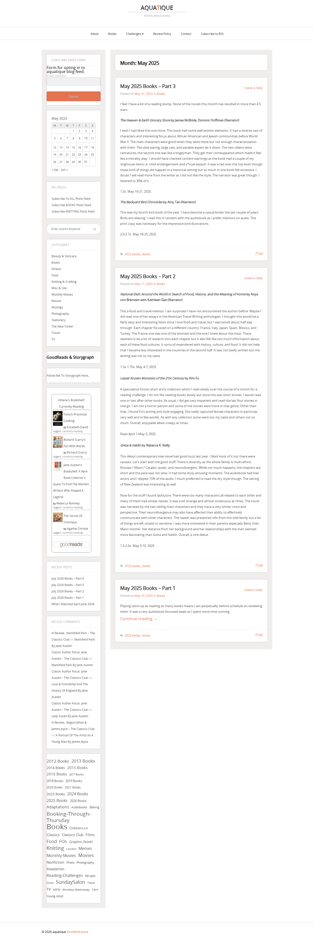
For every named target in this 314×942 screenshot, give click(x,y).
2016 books (57, 774)
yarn (95, 889)
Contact (186, 34)
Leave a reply (253, 88)
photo (70, 862)
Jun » (64, 169)
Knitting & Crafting (64, 282)
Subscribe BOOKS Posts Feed (71, 205)
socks (50, 883)
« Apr (55, 169)
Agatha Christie (77, 528)
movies (86, 855)
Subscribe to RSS (212, 34)
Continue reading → (138, 618)
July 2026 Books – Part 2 (68, 591)
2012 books (58, 761)
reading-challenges (65, 875)
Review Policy (162, 34)
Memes (85, 848)
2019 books (73, 781)
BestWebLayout (77, 932)
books (57, 826)
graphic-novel (81, 841)
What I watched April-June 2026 (73, 604)
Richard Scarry (77, 452)
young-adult (55, 896)
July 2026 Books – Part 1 (68, 597)
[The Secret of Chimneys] (58, 521)
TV (53, 339)
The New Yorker (62, 326)
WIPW (56, 889)
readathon (56, 869)
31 (86, 162)
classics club (72, 834)
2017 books (76, 774)
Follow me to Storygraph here (67, 375)
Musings (57, 307)
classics (53, 834)
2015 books (77, 767)
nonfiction (55, 862)
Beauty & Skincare (64, 256)
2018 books (55, 781)
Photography (60, 313)
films (90, 834)
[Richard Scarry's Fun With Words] (58, 447)
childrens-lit (78, 828)
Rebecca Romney (68, 503)
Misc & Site (59, 288)
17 (86, 147)
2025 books (57, 800)
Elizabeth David (77, 427)
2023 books (56, 794)
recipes (90, 876)
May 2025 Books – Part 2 (147, 276)
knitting (55, 848)
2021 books (73, 787)
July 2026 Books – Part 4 (68, 578)
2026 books (78, 801)
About (95, 34)
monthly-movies (61, 855)
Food (55, 275)
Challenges (133, 34)
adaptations (58, 807)
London (71, 849)
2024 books (77, 794)
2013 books (83, 761)
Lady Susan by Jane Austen (70, 716)
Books (112, 34)
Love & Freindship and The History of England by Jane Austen (70, 690)
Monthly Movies (62, 294)
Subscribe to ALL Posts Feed (71, 198)
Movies (56, 301)
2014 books (56, 767)
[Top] (259, 253)
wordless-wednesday (76, 889)
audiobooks (79, 807)
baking (94, 807)
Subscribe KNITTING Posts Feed (73, 211)
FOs (63, 841)
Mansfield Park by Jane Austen (72, 665)
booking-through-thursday (69, 817)
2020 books (55, 787)
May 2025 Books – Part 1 (147, 588)
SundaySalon (70, 882)
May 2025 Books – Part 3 (147, 86)
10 (86, 138)
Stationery (58, 320)
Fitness (56, 269)
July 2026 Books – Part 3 (68, 585)
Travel (56, 333)
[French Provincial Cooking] (58, 425)
